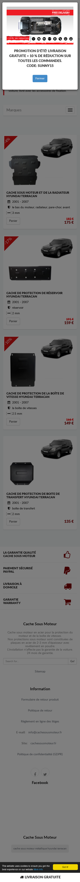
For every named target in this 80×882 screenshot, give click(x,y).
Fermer (40, 78)
